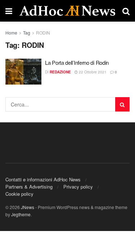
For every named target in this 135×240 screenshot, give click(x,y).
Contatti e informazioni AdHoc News (43, 179)
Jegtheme (21, 214)
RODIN (43, 33)
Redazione (60, 71)
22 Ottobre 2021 (92, 71)
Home (11, 33)
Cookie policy (19, 193)
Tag (26, 33)
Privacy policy (78, 186)
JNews (27, 207)
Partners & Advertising (29, 186)
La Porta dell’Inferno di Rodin (77, 62)
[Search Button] (122, 104)
